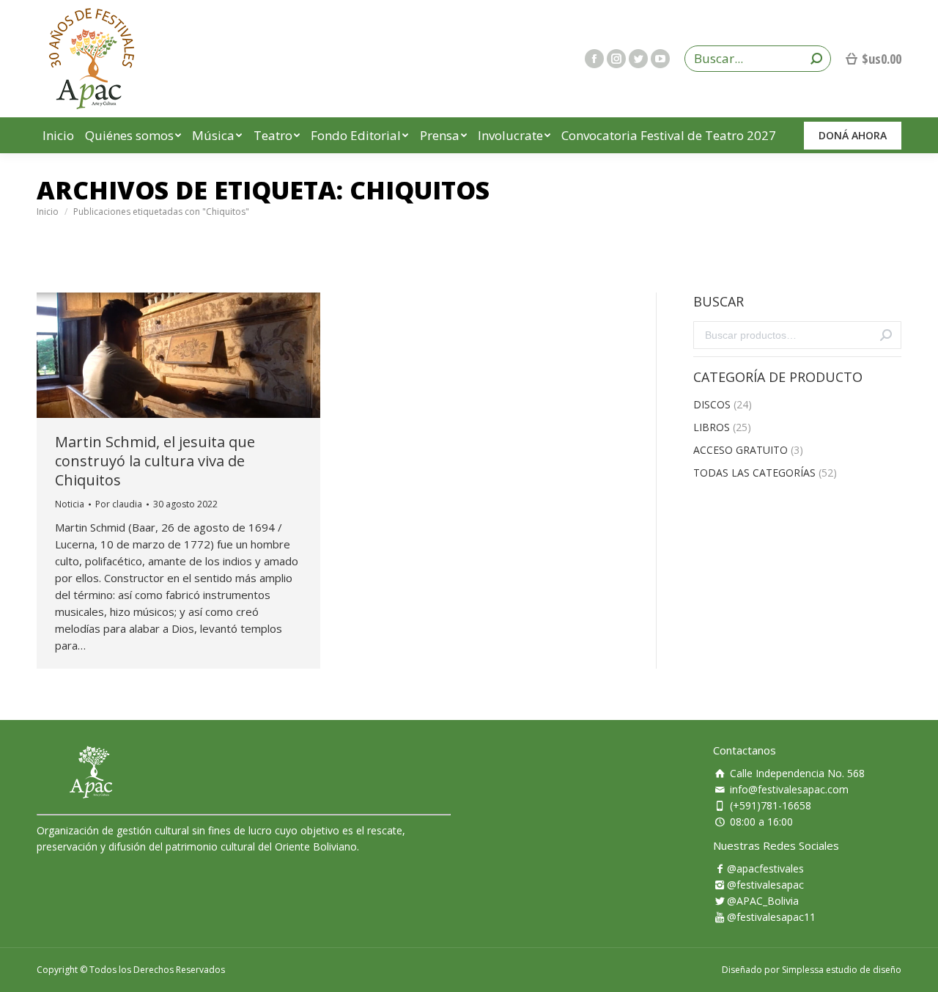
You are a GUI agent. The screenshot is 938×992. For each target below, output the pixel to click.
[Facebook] (594, 58)
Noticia (69, 504)
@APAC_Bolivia (763, 901)
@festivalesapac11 (771, 917)
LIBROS (711, 427)
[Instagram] (616, 58)
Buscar (886, 335)
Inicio (48, 211)
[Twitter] (638, 58)
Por (118, 504)
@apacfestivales (765, 868)
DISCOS (712, 404)
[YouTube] (660, 58)
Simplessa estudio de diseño (841, 969)
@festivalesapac (765, 885)
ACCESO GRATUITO (740, 450)
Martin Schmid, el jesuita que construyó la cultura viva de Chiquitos (155, 461)
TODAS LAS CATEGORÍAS (754, 473)
